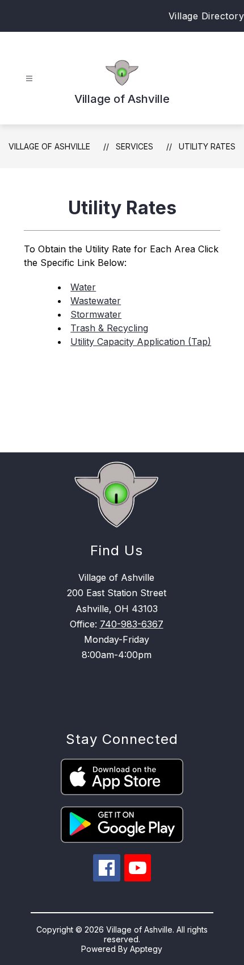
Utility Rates (207, 146)
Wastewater (95, 300)
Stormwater (95, 314)
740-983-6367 (131, 624)
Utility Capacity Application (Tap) (140, 341)
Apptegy (146, 949)
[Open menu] (29, 78)
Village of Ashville (49, 146)
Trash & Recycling (109, 328)
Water (83, 287)
